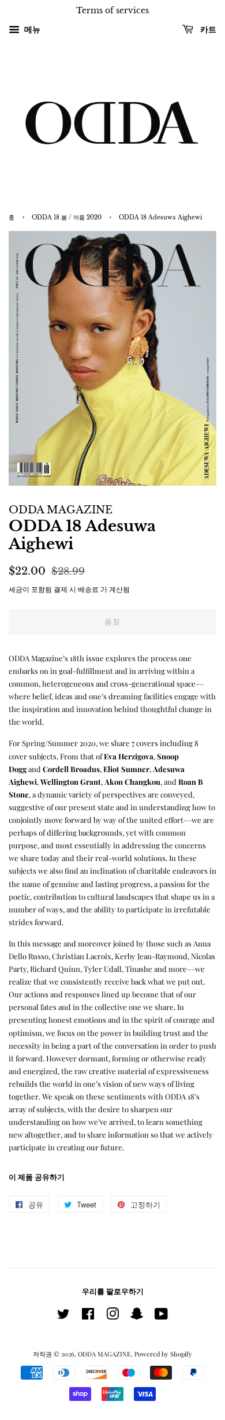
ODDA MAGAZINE (104, 1354)
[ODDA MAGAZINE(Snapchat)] (136, 1316)
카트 (207, 29)
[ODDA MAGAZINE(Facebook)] (88, 1316)
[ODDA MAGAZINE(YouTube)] (161, 1316)
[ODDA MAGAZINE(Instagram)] (112, 1316)
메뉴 (31, 29)
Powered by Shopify (163, 1354)
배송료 (88, 589)
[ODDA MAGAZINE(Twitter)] (63, 1316)
